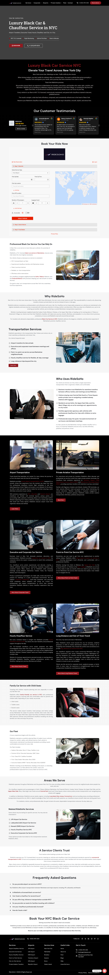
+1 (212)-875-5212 (84, 3)
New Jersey (60, 796)
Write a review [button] (21, 129)
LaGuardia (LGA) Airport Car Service (23, 823)
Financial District (17, 278)
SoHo (37, 276)
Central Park (44, 791)
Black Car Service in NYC (49, 319)
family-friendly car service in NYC (31, 694)
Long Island (52, 796)
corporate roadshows (22, 579)
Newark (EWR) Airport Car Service (22, 826)
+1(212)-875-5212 (34, 939)
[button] (99, 125)
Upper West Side (13, 791)
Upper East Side (89, 565)
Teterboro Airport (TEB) (91, 480)
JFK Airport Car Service (19, 819)
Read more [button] (38, 132)
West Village (81, 567)
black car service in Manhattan (34, 253)
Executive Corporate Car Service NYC (24, 833)
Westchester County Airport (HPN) (67, 482)
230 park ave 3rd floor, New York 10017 (85, 956)
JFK (29, 494)
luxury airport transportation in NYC (32, 481)
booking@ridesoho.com (84, 952)
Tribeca (41, 276)
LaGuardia (34, 494)
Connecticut (68, 796)
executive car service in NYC (41, 558)
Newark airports (45, 494)
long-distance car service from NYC (72, 648)
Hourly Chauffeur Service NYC (21, 830)
